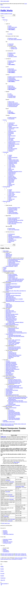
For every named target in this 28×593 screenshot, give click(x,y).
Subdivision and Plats (12, 209)
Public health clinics (12, 70)
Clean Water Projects (10, 371)
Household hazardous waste (14, 383)
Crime (9, 110)
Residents (5, 530)
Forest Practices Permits (13, 349)
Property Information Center (14, 207)
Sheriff (9, 183)
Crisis (9, 63)
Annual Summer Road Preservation (13, 286)
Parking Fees (8, 312)
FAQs (9, 337)
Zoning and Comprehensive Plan (15, 222)
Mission (4, 549)
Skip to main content (5, 1)
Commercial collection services (14, 385)
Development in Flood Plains (14, 414)
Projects (4, 267)
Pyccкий (2, 573)
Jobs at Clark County (12, 27)
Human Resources (12, 172)
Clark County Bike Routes (13, 229)
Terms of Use (17, 557)
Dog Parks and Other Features (12, 314)
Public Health (11, 180)
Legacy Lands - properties (13, 343)
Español (2, 575)
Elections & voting (12, 131)
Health (9, 134)
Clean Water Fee (9, 374)
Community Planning (12, 162)
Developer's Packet (12, 239)
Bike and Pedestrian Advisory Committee (14, 298)
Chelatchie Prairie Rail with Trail (15, 331)
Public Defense (11, 179)
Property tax (10, 85)
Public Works (7, 10)
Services (5, 119)
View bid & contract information (15, 39)
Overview (8, 303)
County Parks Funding (10, 323)
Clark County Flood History (14, 419)
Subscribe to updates (12, 56)
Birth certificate (11, 87)
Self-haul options (9, 388)
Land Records (11, 241)
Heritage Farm (11, 321)
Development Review (12, 221)
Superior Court (14, 48)
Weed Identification (12, 353)
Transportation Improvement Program (13, 293)
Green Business (9, 391)
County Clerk (11, 164)
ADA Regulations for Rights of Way (15, 259)
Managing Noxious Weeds (13, 356)
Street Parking (9, 307)
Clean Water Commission (11, 363)
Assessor (10, 155)
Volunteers (10, 150)
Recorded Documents (12, 208)
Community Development (13, 160)
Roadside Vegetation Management (13, 287)
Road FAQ (8, 284)
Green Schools (9, 393)
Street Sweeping (9, 288)
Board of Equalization (12, 157)
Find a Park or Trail (10, 310)
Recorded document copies (13, 104)
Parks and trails (11, 145)
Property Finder (11, 228)
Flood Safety (11, 410)
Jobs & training (11, 138)
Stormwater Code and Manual (12, 366)
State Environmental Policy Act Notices (14, 281)
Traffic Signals (9, 304)
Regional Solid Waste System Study (15, 400)
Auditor (10, 156)
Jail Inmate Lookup (7, 542)
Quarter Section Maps (12, 212)
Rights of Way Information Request (15, 280)
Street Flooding (11, 417)
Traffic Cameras (9, 305)
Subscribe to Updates (7, 539)
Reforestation (8, 372)
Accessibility (19, 559)
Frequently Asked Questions (9, 270)
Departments (5, 152)
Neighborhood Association (13, 80)
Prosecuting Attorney (12, 178)
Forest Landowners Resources (14, 348)
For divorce (10, 45)
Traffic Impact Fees (10, 296)
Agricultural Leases (12, 344)
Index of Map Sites (12, 223)
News (4, 269)
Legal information (12, 79)
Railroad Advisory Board (13, 328)
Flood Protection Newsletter (14, 418)
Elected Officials (6, 186)
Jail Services (10, 175)
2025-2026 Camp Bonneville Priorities (16, 336)
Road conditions (11, 71)
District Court (14, 47)
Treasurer (10, 185)
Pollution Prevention (10, 370)
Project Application (12, 341)
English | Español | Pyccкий (6, 13)
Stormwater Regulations (11, 365)
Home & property (12, 135)
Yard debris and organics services (15, 381)
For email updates (12, 96)
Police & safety (11, 146)
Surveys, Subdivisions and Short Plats (16, 279)
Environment (11, 133)
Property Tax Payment (7, 541)
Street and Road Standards (13, 263)
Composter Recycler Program (12, 390)
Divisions (8, 253)
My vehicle (10, 94)
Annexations (11, 211)
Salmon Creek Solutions (11, 367)
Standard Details (11, 262)
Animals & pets (11, 122)
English (2, 568)
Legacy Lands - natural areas (14, 339)
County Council (11, 165)
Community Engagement (11, 362)
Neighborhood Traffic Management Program (15, 301)
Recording (10, 147)
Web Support (6, 550)
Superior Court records (13, 102)
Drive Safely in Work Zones (9, 421)
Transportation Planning (11, 297)
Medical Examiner (12, 177)
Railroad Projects (11, 330)
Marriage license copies (13, 105)
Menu (3, 17)
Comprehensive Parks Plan (11, 318)
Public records (11, 101)
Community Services (12, 163)
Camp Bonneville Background (14, 335)
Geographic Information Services (15, 171)
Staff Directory (9, 255)
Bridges (7, 289)
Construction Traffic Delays (11, 283)
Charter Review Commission (14, 192)
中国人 (2, 566)
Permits (9, 26)
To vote (9, 93)
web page (8, 480)
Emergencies (11, 62)
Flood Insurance (11, 411)
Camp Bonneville (9, 334)
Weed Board (10, 357)
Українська (3, 577)
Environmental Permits (13, 260)
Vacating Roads (11, 276)
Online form (3, 436)
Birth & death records (12, 125)
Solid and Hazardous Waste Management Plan (17, 397)
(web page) (11, 481)
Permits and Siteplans (12, 219)
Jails (9, 136)
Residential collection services (14, 379)
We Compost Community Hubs (12, 394)
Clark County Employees (8, 534)
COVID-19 (10, 54)
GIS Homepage (11, 234)
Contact (4, 268)
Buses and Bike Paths (10, 300)
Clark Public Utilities (20, 486)
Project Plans (8, 256)
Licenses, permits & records (14, 141)
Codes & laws (11, 128)
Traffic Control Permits (13, 265)
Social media (11, 55)
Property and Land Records (14, 217)
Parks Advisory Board (10, 317)
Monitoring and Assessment (11, 364)
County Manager (11, 166)
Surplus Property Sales (13, 277)
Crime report (11, 43)
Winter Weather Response (11, 407)
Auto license (10, 124)
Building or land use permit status (15, 76)
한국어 (2, 571)
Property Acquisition (12, 274)
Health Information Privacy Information (9, 559)
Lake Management (9, 373)
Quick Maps (10, 238)
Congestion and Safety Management (13, 295)
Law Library (11, 140)
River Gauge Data (12, 415)
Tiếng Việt (3, 580)
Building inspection (12, 117)
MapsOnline (5, 540)
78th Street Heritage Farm (11, 320)
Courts (9, 129)
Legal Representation (12, 106)
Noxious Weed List (12, 352)
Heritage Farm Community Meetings (15, 322)
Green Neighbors (9, 392)
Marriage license (11, 28)
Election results (11, 77)
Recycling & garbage (12, 148)
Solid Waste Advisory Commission (13, 405)
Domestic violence (12, 60)
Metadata (10, 235)
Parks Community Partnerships (12, 324)
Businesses (5, 531)
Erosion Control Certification (14, 261)
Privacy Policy (24, 557)
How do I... (5, 19)
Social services (11, 149)
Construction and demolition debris (15, 387)
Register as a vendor (12, 38)
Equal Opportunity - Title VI (11, 266)
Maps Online (16, 462)
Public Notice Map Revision (14, 413)
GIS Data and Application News (15, 237)
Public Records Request (13, 213)
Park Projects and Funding (11, 316)
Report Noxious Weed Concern (14, 355)
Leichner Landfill (11, 404)
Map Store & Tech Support (13, 236)
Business (10, 126)
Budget (9, 158)
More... (9, 242)
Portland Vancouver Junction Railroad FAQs (17, 332)
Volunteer (5, 420)
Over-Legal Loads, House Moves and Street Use (16, 290)
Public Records (9, 254)
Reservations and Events (11, 311)
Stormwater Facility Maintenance (12, 369)
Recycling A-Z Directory (11, 377)
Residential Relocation (13, 275)
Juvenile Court (11, 176)
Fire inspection (11, 118)
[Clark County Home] (5, 7)
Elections (10, 170)
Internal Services (11, 173)
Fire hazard (10, 112)
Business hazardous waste (13, 386)
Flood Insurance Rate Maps (14, 412)
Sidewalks (8, 294)
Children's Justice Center (13, 127)
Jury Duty (10, 33)
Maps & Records (6, 201)
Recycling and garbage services (14, 380)
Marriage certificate (12, 88)
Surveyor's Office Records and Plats (15, 220)
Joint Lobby (10, 139)
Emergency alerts (11, 53)
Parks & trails (11, 68)
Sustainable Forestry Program (14, 346)
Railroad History (11, 329)
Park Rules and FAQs (10, 315)
